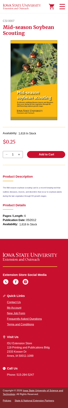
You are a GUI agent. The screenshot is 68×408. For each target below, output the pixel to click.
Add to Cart (46, 154)
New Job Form (16, 313)
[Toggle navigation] (61, 6)
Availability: (10, 133)
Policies (7, 400)
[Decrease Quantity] (20, 154)
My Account (14, 307)
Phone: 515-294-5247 (20, 374)
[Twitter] (6, 282)
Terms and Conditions (20, 324)
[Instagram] (25, 282)
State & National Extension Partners (34, 400)
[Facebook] (15, 282)
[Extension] (22, 6)
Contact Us (14, 302)
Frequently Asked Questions (24, 318)
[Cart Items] (51, 6)
